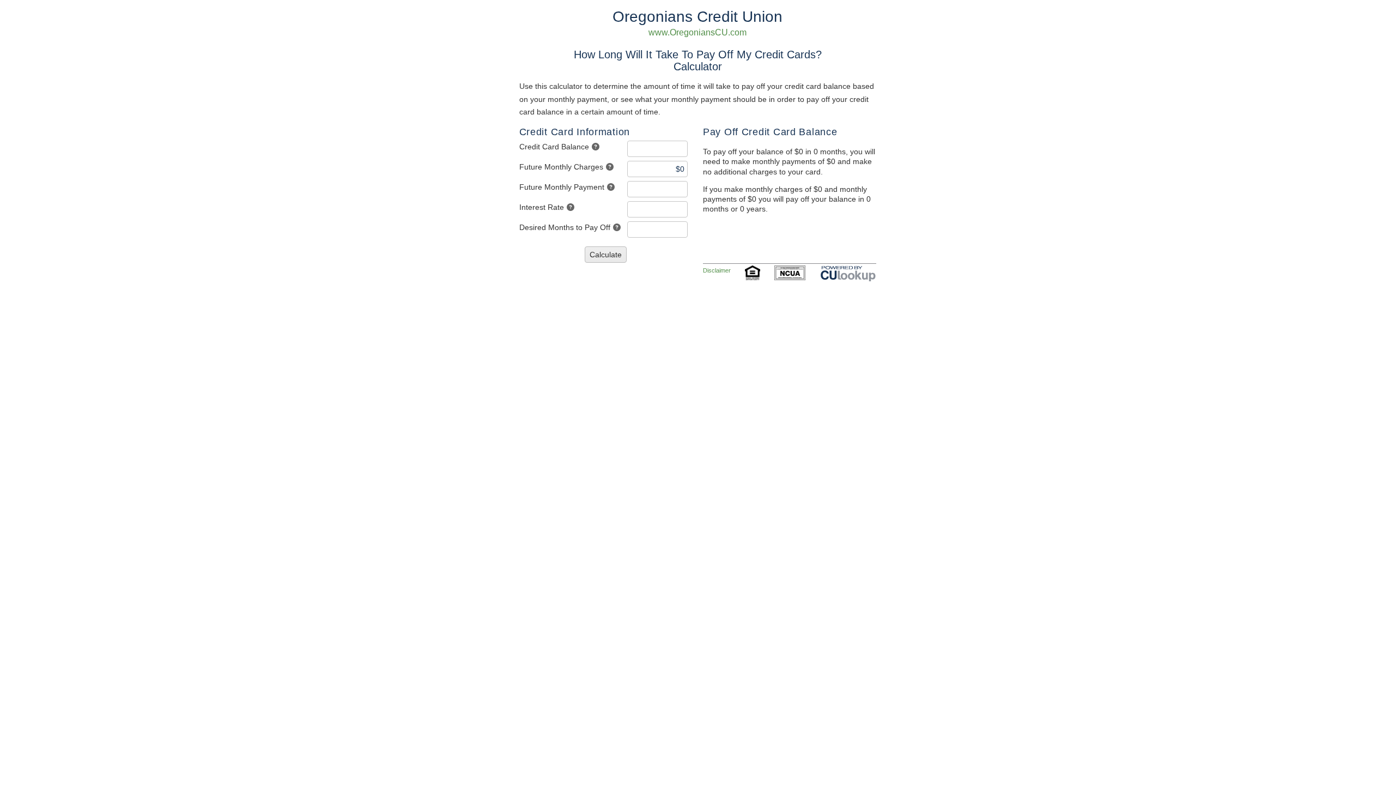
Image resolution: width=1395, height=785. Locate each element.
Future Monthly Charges (561, 166)
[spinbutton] (657, 148)
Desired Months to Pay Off (564, 227)
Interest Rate (541, 207)
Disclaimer (717, 270)
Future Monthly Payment (561, 187)
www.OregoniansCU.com (697, 32)
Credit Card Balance (554, 146)
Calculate (606, 254)
